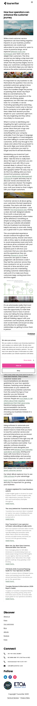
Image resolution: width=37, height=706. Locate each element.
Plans (5, 620)
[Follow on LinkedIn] (5, 677)
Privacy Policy (25, 698)
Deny (18, 370)
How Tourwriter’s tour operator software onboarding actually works (19, 525)
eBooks (6, 632)
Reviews (6, 636)
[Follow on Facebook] (10, 677)
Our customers (9, 624)
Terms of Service (13, 698)
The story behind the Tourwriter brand (19, 508)
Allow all (18, 365)
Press (5, 640)
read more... (10, 503)
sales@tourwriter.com (15, 666)
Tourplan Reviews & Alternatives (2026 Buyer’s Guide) (19, 587)
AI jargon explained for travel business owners (19, 490)
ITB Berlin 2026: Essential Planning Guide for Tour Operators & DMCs (18, 570)
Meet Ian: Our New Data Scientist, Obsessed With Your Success (18, 546)
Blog (5, 628)
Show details (27, 360)
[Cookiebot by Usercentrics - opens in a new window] (27, 334)
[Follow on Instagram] (15, 677)
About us (7, 616)
